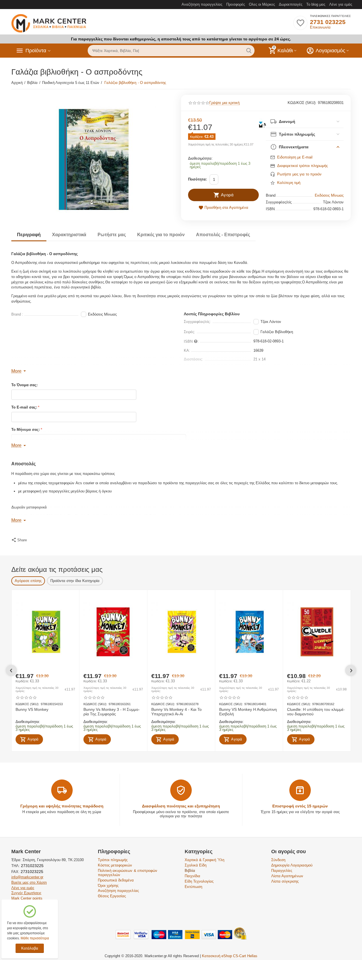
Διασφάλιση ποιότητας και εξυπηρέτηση (181, 806)
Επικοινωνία (320, 27)
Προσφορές (235, 4)
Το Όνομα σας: (24, 385)
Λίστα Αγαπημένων (287, 876)
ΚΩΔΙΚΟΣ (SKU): (302, 103)
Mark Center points (26, 898)
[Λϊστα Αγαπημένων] (300, 26)
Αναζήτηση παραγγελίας (202, 4)
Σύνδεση (278, 860)
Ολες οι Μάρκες (262, 4)
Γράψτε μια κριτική (224, 103)
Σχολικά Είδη (195, 865)
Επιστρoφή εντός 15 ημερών (300, 806)
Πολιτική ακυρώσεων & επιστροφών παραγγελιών (127, 872)
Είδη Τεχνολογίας (199, 881)
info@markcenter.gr (27, 877)
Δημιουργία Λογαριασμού (292, 865)
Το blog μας (315, 4)
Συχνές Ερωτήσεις (26, 893)
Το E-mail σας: (24, 407)
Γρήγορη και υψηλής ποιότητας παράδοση (62, 806)
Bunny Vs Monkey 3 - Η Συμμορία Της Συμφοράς (111, 711)
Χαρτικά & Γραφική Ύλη (204, 860)
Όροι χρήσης (108, 885)
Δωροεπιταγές (290, 4)
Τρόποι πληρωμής (113, 860)
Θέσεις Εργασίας (112, 896)
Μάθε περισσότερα (35, 938)
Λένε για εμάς (340, 4)
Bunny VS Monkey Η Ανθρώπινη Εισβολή (248, 711)
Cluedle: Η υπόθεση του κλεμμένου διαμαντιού (316, 711)
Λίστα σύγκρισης (285, 881)
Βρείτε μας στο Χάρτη (29, 882)
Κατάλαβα (29, 948)
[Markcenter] (49, 23)
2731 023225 (328, 22)
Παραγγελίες (281, 870)
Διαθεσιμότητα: (200, 158)
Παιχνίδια (192, 876)
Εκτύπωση (193, 887)
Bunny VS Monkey (32, 709)
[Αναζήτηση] (249, 50)
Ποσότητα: (197, 179)
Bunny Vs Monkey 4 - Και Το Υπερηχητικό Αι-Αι (176, 711)
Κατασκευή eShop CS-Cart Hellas (229, 956)
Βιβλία (190, 870)
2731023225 (32, 865)
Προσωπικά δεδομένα (116, 880)
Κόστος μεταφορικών (115, 865)
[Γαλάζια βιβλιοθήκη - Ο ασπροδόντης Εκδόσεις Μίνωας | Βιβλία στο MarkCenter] (92, 158)
